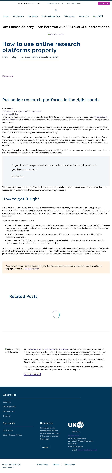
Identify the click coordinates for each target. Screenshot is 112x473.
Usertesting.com (100, 117)
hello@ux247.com (32, 269)
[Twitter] (7, 283)
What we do (18, 16)
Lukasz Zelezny (34, 349)
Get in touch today (32, 374)
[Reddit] (20, 283)
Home (6, 16)
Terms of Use (69, 464)
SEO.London (73, 436)
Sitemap (56, 464)
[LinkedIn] (89, 3)
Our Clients (33, 16)
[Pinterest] (10, 283)
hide (12, 109)
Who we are (69, 16)
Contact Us (84, 16)
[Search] (107, 16)
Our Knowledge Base (51, 16)
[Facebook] (4, 283)
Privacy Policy (42, 464)
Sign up (45, 447)
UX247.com (64, 349)
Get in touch (104, 3)
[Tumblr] (13, 283)
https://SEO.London (73, 3)
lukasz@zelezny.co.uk (55, 3)
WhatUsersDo (11, 120)
